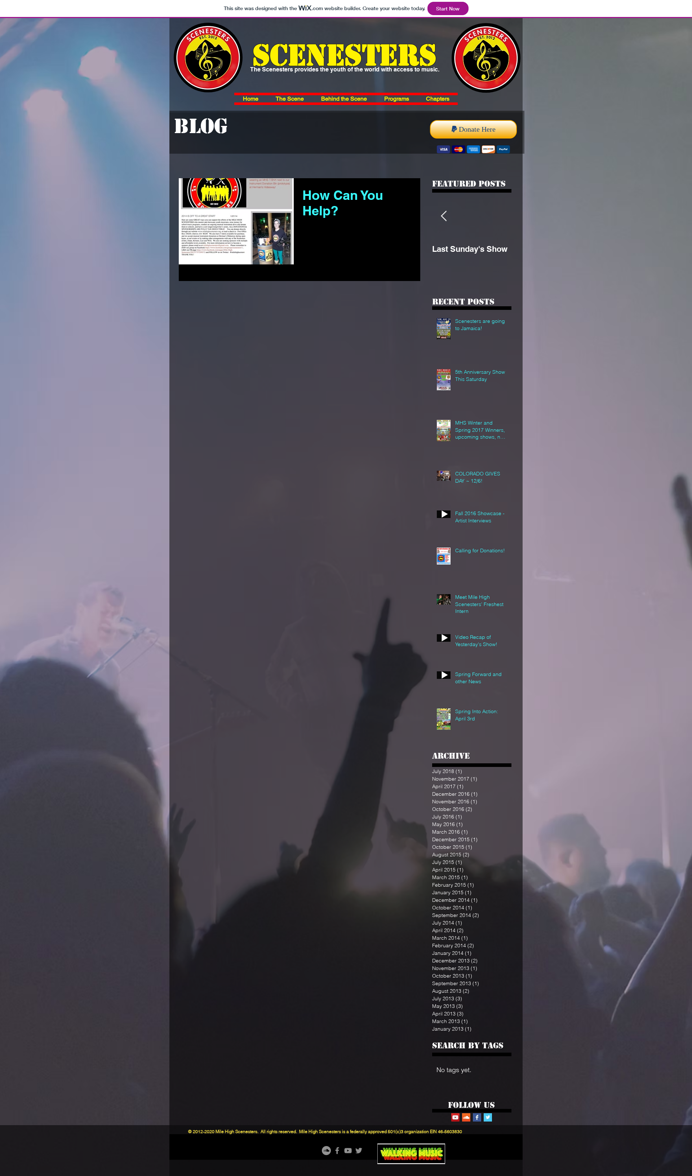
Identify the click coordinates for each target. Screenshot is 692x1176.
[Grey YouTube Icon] (347, 1150)
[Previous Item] (443, 216)
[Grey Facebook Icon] (337, 1150)
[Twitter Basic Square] (488, 1117)
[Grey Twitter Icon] (358, 1150)
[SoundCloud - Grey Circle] (326, 1150)
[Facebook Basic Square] (477, 1117)
